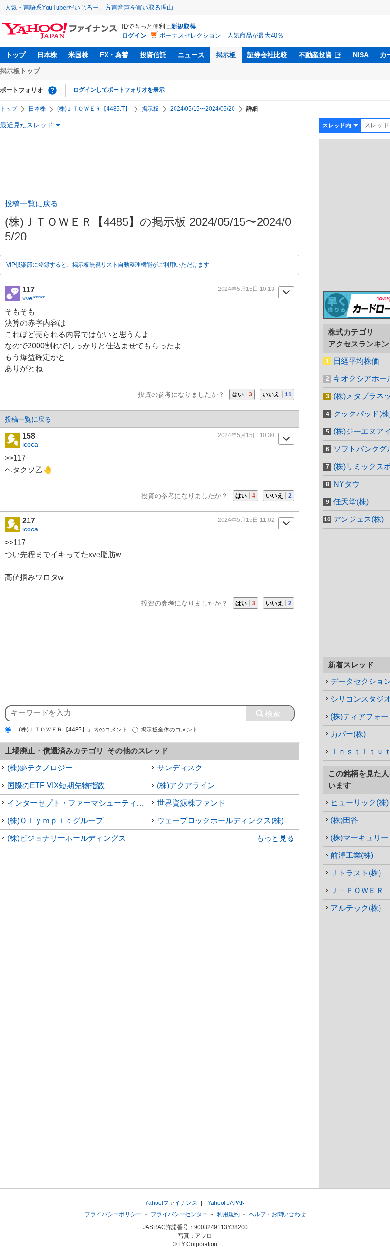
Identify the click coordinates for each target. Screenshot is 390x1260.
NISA (361, 54)
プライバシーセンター (179, 1214)
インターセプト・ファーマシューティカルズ (78, 803)
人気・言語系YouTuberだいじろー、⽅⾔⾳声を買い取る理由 (89, 7)
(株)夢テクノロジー (40, 768)
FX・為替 (114, 54)
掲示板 (226, 54)
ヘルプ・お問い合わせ (277, 1214)
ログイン (134, 35)
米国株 (78, 54)
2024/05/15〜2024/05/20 (202, 109)
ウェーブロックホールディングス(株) (220, 821)
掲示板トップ (20, 71)
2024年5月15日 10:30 (246, 435)
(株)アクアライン (186, 785)
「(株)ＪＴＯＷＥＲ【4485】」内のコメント (70, 729)
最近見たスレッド (26, 125)
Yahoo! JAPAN (226, 1203)
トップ (16, 54)
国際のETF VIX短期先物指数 (56, 785)
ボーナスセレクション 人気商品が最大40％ (221, 35)
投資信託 (153, 54)
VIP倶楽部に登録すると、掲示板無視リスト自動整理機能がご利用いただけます (107, 264)
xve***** (33, 298)
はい (242, 394)
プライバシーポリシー (113, 1214)
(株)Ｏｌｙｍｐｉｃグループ (55, 821)
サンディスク (180, 768)
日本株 (47, 54)
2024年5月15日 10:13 (246, 289)
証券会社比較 (267, 54)
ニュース (191, 54)
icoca (30, 444)
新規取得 (183, 26)
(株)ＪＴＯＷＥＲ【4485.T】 (93, 109)
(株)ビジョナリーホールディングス (66, 838)
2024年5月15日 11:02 (246, 520)
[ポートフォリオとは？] (52, 90)
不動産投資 (315, 54)
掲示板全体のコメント (169, 729)
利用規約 (228, 1214)
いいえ (277, 394)
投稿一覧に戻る (31, 204)
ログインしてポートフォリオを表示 (119, 90)
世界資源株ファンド (191, 803)
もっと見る (275, 838)
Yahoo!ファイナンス (171, 1203)
